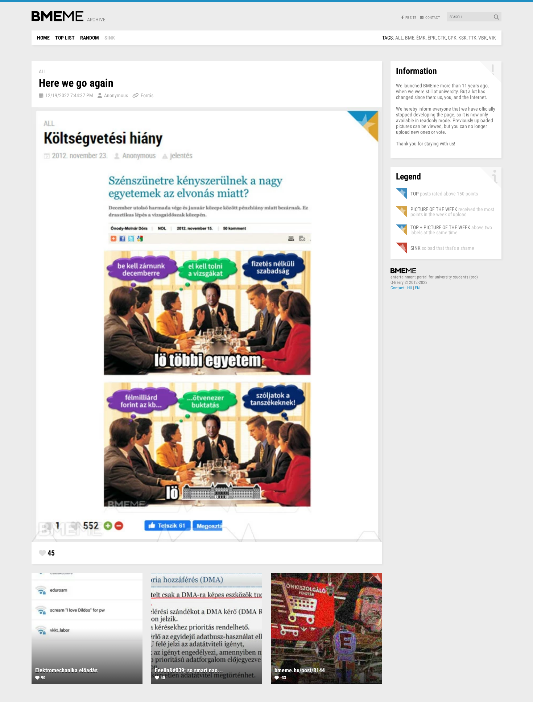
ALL (399, 38)
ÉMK (421, 38)
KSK (462, 38)
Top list (65, 38)
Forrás (147, 95)
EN (417, 287)
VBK (482, 38)
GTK (442, 38)
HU (409, 287)
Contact (398, 287)
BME (409, 38)
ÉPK (431, 38)
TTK (472, 38)
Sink (109, 38)
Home (43, 38)
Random (89, 38)
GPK (452, 38)
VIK (492, 38)
